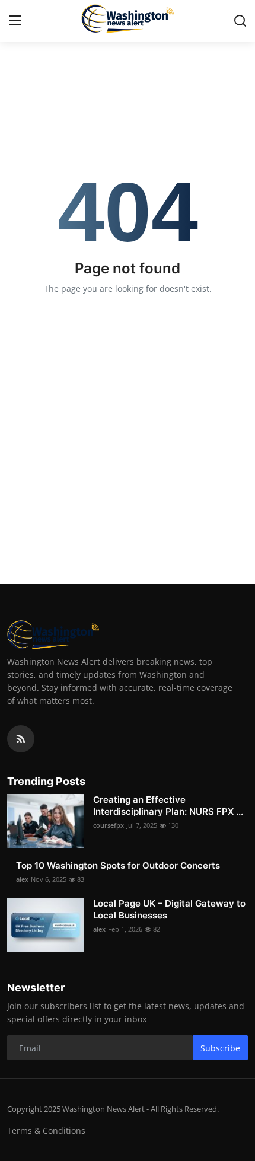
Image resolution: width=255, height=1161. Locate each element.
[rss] (20, 738)
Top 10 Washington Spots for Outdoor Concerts (118, 865)
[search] (240, 21)
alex (22, 879)
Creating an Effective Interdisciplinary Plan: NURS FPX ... (168, 805)
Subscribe (220, 1048)
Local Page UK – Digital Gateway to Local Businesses (169, 909)
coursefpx (108, 825)
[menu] (15, 21)
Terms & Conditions (46, 1130)
